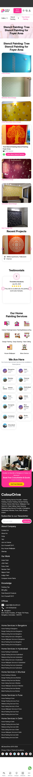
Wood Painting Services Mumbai (10, 688)
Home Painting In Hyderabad (9, 652)
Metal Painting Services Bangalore (11, 644)
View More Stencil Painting (15, 154)
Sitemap (4, 551)
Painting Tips (5, 587)
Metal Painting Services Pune (9, 714)
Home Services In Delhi (11, 718)
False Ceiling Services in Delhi (10, 729)
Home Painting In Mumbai (8, 675)
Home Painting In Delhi (7, 721)
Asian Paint (5, 560)
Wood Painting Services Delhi (10, 735)
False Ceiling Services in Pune (10, 706)
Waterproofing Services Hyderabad (11, 657)
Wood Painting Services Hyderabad (11, 665)
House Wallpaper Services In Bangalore (13, 639)
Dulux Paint (5, 566)
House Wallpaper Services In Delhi (11, 732)
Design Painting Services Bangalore (11, 631)
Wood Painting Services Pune (10, 711)
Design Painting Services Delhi (10, 724)
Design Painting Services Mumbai (11, 677)
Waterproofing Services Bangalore (11, 634)
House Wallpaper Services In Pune (11, 709)
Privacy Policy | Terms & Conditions (12, 750)
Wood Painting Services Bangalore (11, 642)
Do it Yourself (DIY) (7, 545)
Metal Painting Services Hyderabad (11, 668)
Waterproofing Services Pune (10, 703)
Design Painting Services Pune (10, 701)
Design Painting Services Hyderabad (12, 654)
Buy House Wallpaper (8, 548)
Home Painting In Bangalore (9, 628)
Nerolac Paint (5, 569)
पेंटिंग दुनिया (4, 590)
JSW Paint (4, 563)
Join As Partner (6, 542)
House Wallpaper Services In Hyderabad (13, 662)
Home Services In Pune (11, 695)
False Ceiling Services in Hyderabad (12, 660)
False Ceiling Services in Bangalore (11, 636)
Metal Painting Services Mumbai (10, 691)
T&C (2, 539)
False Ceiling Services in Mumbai (10, 683)
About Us (4, 533)
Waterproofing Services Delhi (10, 727)
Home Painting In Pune (7, 698)
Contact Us (5, 530)
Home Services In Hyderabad (14, 649)
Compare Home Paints (8, 578)
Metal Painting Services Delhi (9, 737)
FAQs (3, 536)
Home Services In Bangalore (14, 625)
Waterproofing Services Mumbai (10, 680)
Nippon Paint (5, 572)
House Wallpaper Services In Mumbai (12, 685)
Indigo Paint (5, 575)
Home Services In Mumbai (13, 672)
